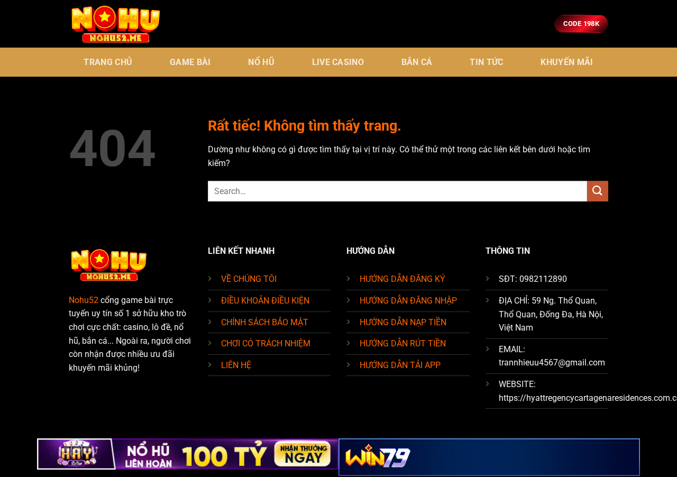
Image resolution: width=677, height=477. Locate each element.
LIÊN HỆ (236, 365)
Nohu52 (83, 300)
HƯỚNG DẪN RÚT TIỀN (403, 343)
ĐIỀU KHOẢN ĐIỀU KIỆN (265, 301)
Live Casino (338, 62)
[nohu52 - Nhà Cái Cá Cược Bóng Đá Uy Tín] (122, 24)
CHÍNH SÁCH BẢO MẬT (264, 322)
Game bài (190, 62)
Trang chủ (108, 62)
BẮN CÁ (417, 62)
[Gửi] (597, 191)
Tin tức (486, 62)
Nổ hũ (261, 62)
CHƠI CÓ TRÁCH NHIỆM (265, 343)
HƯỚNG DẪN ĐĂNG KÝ (402, 279)
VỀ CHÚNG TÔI (249, 279)
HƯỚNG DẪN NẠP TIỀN (403, 322)
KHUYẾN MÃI (567, 62)
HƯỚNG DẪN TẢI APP (400, 365)
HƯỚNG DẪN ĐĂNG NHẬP (408, 301)
